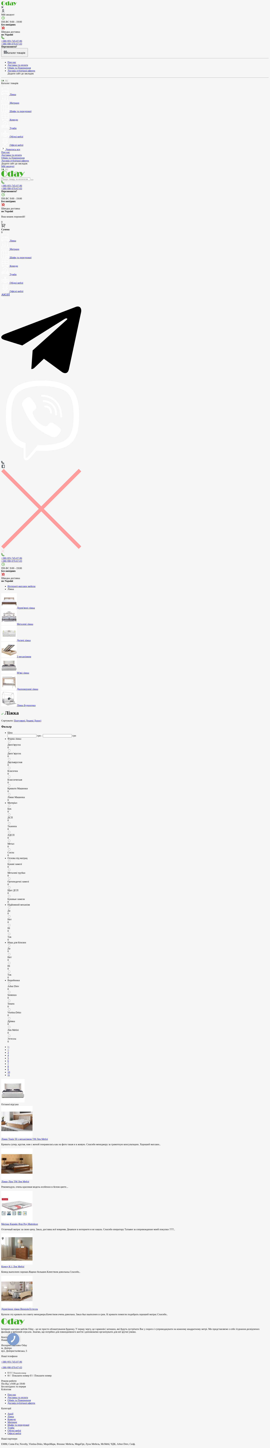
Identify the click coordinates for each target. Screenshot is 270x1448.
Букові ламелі (15, 864)
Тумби (11, 1427)
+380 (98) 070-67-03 (11, 43)
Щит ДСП (13, 890)
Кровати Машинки (18, 788)
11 (9, 1075)
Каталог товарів (16, 53)
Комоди (12, 1419)
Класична (13, 771)
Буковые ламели (16, 899)
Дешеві (30, 720)
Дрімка (11, 1021)
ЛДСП (11, 835)
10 (9, 1072)
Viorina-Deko (14, 1012)
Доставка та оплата (18, 65)
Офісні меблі (14, 1433)
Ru (6, 81)
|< (8, 1047)
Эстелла (12, 1038)
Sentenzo (12, 995)
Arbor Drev (13, 986)
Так (9, 937)
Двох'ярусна (14, 744)
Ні (9, 928)
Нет (10, 919)
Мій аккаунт (7, 14)
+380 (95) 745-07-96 (11, 41)
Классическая (15, 779)
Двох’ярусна (14, 753)
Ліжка (11, 1416)
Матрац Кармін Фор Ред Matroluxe (19, 1224)
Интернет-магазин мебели (21, 586)
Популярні (20, 720)
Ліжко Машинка (16, 797)
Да (9, 910)
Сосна (11, 852)
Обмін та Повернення (19, 68)
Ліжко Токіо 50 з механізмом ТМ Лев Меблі (24, 1139)
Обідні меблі (14, 1430)
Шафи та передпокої (18, 1425)
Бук (9, 808)
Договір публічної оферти (21, 70)
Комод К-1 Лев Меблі (12, 1266)
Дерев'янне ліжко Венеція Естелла (19, 1309)
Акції (10, 1413)
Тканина (12, 826)
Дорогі (37, 720)
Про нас (12, 62)
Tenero (11, 1003)
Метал (11, 843)
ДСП (10, 817)
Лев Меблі (13, 1030)
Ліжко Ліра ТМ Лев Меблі (15, 1181)
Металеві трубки (16, 872)
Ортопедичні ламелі (18, 881)
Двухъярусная (15, 762)
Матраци (12, 1422)
